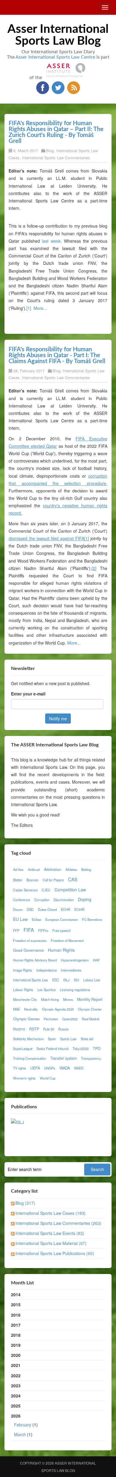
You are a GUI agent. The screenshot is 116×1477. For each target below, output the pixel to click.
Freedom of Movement (67, 940)
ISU (76, 979)
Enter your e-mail (28, 694)
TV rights (19, 1068)
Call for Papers (53, 879)
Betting (86, 869)
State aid (87, 1038)
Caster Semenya (25, 890)
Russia (63, 1029)
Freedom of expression (30, 940)
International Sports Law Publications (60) (54, 1253)
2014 (16, 1294)
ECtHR (79, 909)
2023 (16, 1386)
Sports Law (68, 1038)
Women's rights (24, 1078)
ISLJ (66, 979)
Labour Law (91, 979)
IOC (55, 979)
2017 (16, 1325)
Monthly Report (90, 999)
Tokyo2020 (81, 1048)
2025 (16, 1406)
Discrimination (64, 899)
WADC (79, 1068)
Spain (52, 1038)
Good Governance (28, 950)
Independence (46, 970)
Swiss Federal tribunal (52, 1048)
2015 (16, 1304)
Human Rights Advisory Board (35, 960)
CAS (72, 879)
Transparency (91, 1058)
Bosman (32, 879)
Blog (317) (25, 1203)
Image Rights (22, 970)
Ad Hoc (18, 869)
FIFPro (43, 930)
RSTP (34, 1029)
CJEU (46, 890)
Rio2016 (19, 1029)
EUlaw (36, 919)
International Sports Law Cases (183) (50, 1213)
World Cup (47, 1078)
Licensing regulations (75, 989)
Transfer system (63, 1058)
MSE (16, 1009)
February (22, 1425)
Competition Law (70, 890)
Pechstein (51, 1019)
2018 (16, 1335)
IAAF (96, 960)
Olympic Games (26, 1019)
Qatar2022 (70, 1019)
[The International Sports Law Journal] (17, 1122)
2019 (16, 1345)
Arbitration (52, 869)
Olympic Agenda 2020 (58, 1009)
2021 (16, 1365)
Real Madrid (90, 1019)
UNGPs (49, 1068)
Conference (21, 899)
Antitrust (34, 869)
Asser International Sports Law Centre (55, 57)
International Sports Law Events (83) (49, 1233)
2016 (16, 1315)
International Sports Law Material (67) (51, 1243)
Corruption (41, 899)
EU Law (20, 919)
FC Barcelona (92, 919)
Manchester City (25, 999)
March (20, 1434)
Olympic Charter (90, 1009)
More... (40, 308)
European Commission (61, 919)
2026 (24, 1425)
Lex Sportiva (46, 989)
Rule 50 (48, 1029)
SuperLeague (22, 1048)
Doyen (18, 909)
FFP (16, 930)
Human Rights (61, 950)
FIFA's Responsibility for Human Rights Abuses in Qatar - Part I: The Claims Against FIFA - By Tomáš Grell (57, 355)
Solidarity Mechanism (28, 1038)
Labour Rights (23, 989)
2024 (16, 1396)
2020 (16, 1355)
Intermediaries (71, 970)
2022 (16, 1375)
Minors (68, 999)
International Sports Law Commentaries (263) (58, 1223)
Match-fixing (50, 999)
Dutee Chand (47, 909)
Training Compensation (29, 1058)
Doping (84, 899)
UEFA (35, 1068)
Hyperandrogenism (75, 960)
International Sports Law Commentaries (56, 157)
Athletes (71, 869)
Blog (50, 150)
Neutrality (31, 1009)
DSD (30, 909)
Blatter (17, 879)
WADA (64, 1068)
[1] (28, 308)
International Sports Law (30, 979)
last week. (52, 241)
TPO (97, 1048)
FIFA (28, 929)
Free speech (61, 930)
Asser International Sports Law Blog (58, 35)
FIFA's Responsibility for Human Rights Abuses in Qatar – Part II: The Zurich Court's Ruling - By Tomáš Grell (56, 132)
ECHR (65, 909)
